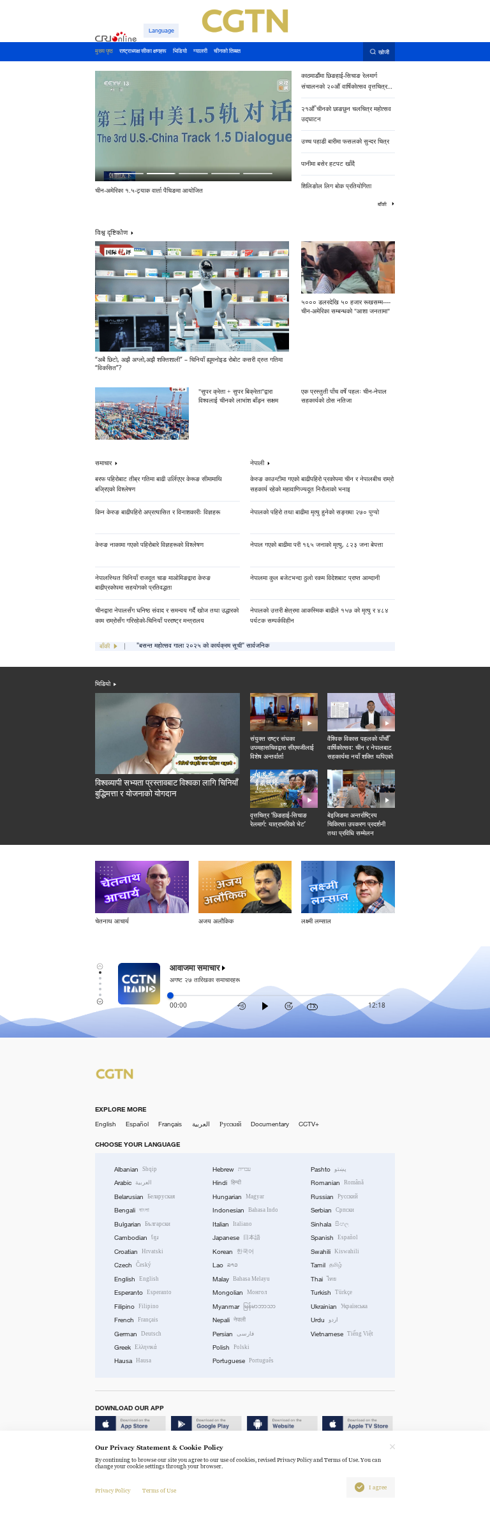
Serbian (332, 1210)
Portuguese (243, 1361)
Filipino (136, 1306)
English (105, 1124)
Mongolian (239, 1292)
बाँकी (383, 204)
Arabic (133, 1183)
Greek (135, 1347)
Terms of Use (159, 1490)
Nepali (229, 1320)
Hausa (132, 1361)
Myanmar (244, 1306)
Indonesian (245, 1210)
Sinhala (330, 1224)
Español (137, 1124)
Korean (233, 1252)
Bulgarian (142, 1224)
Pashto (328, 1169)
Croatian (138, 1252)
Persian (233, 1334)
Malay (241, 1279)
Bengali (131, 1210)
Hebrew (231, 1169)
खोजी (383, 52)
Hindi (226, 1183)
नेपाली (257, 463)
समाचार (103, 463)
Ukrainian (339, 1306)
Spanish (334, 1238)
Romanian (337, 1183)
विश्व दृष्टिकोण (111, 232)
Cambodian (136, 1238)
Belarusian (144, 1197)
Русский (230, 1124)
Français (170, 1124)
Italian (232, 1224)
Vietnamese (342, 1334)
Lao (225, 1265)
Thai (323, 1279)
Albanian (135, 1169)
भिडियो (102, 684)
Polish (230, 1347)
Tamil (326, 1265)
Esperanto (143, 1292)
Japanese (236, 1238)
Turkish (331, 1292)
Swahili (335, 1252)
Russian (334, 1197)
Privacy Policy (112, 1490)
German (137, 1334)
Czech (132, 1265)
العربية (201, 1124)
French (136, 1320)
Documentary (270, 1124)
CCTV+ (309, 1124)
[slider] (170, 995)
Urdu (324, 1320)
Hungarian (238, 1197)
